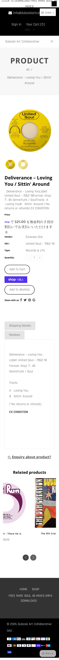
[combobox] (29, 30)
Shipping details (20, 326)
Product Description (22, 316)
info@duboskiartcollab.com (31, 13)
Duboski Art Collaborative (22, 41)
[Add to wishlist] (26, 524)
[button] (33, 557)
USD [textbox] (27, 30)
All (27, 70)
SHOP (35, 588)
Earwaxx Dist (34, 237)
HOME (23, 588)
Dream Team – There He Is (29, 533)
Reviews (14, 335)
